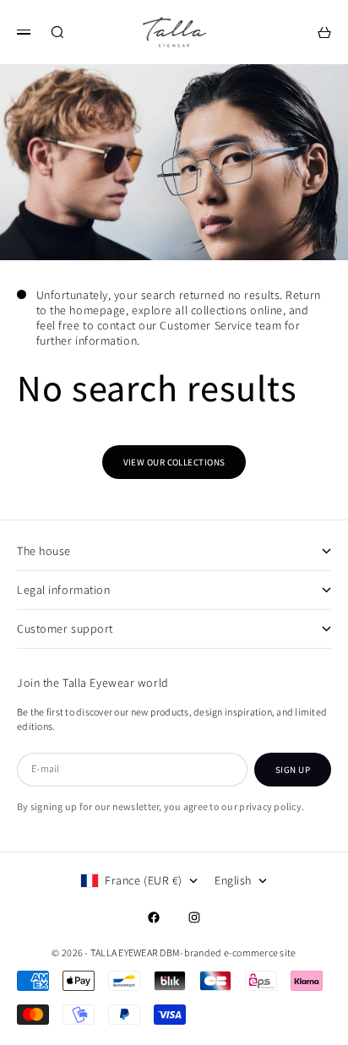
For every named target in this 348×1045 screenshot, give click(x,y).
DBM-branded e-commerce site (228, 952)
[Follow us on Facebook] (153, 917)
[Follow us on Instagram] (194, 917)
